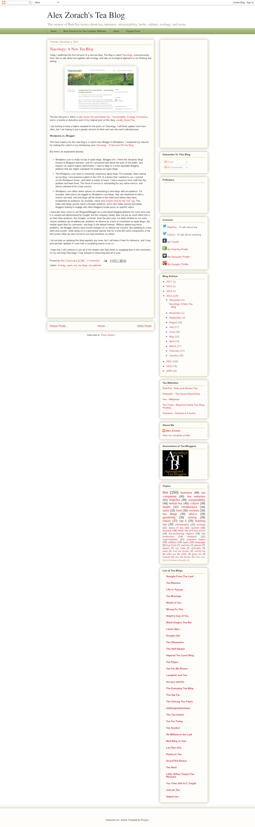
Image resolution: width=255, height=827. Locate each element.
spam (69, 265)
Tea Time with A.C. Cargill (181, 783)
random (195, 527)
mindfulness (189, 507)
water (165, 551)
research (192, 536)
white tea (171, 554)
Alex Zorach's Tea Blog (86, 14)
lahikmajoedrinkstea (178, 708)
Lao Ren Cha (173, 747)
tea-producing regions (181, 533)
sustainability (196, 500)
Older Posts (144, 326)
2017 (169, 281)
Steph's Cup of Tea (177, 615)
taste (166, 510)
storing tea (199, 551)
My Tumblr (173, 241)
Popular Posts (133, 31)
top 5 (183, 521)
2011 (169, 361)
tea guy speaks (175, 681)
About (116, 31)
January (174, 355)
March (173, 346)
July (171, 327)
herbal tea (175, 503)
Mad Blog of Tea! (176, 741)
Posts (170, 162)
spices (166, 548)
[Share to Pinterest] (124, 261)
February (174, 350)
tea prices (199, 530)
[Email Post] (105, 260)
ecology (61, 265)
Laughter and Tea (176, 675)
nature (167, 521)
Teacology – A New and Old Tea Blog (114, 145)
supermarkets (170, 539)
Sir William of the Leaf (179, 734)
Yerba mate (200, 557)
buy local (171, 545)
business (186, 492)
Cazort (171, 234)
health (166, 507)
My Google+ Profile (177, 264)
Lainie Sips (172, 629)
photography (182, 524)
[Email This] (111, 261)
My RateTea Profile (177, 249)
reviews (194, 510)
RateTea (172, 227)
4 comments (93, 260)
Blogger (144, 820)
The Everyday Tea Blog (179, 688)
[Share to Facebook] (121, 261)
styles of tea (176, 527)
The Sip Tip (173, 695)
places (197, 545)
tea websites (95, 265)
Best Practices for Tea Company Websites (84, 31)
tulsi (177, 557)
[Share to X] (118, 261)
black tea (183, 530)
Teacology (127, 55)
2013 (169, 291)
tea (75, 265)
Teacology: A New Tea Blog (71, 48)
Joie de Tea (173, 790)
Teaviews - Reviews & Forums (179, 413)
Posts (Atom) (107, 335)
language (200, 542)
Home (54, 31)
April (172, 341)
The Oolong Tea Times (179, 701)
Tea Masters (173, 583)
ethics (193, 514)
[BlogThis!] (115, 261)
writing (192, 517)
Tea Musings (173, 596)
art (166, 560)
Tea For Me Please (177, 668)
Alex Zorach (67, 260)
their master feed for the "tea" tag (118, 201)
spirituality (196, 548)
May (172, 336)
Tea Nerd (171, 767)
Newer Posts (58, 326)
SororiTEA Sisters (176, 760)
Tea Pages (172, 662)
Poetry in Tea (174, 754)
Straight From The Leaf (179, 576)
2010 (169, 366)
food (179, 510)
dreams (174, 560)
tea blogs (82, 265)
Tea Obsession (175, 642)
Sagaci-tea (172, 796)
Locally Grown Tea (125, 120)
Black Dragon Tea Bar (179, 622)
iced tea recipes (181, 551)
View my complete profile (176, 435)
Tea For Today (174, 721)
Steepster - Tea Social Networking (181, 393)
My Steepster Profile (178, 256)
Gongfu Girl (173, 635)
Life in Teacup (174, 589)
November (175, 313)
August (173, 322)
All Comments (174, 167)
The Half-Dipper (175, 648)
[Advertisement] (101, 293)
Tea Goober (173, 727)
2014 (169, 286)
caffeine (172, 542)
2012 (169, 295)
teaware (166, 557)
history (187, 557)
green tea (197, 554)
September (175, 317)
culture (194, 503)
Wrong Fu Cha (174, 609)
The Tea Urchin (175, 714)
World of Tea (173, 602)
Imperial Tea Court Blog (180, 655)
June (172, 331)
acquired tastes (196, 539)
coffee (184, 554)
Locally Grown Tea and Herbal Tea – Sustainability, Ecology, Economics (111, 117)
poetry (183, 560)
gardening (169, 517)
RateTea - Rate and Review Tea (180, 388)
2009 (169, 370)
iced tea (185, 545)
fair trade (180, 548)
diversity (167, 530)
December (175, 300)
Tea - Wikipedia (171, 399)
